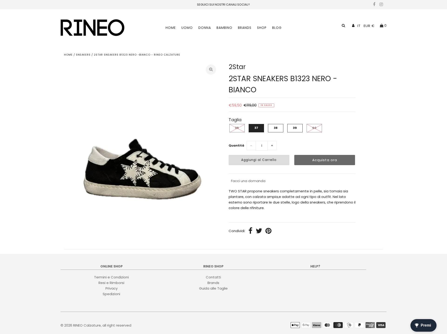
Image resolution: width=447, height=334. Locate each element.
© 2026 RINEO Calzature (81, 325)
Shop (262, 27)
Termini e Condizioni (111, 276)
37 (256, 128)
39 (295, 128)
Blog (277, 27)
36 (237, 128)
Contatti (213, 276)
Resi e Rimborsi (111, 282)
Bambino (224, 27)
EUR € (369, 25)
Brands (244, 27)
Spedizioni (111, 293)
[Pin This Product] (268, 231)
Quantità (236, 145)
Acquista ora (324, 159)
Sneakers (83, 55)
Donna (204, 27)
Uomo (187, 27)
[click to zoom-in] (211, 69)
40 (314, 128)
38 (276, 128)
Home (171, 27)
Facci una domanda (248, 180)
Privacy (111, 288)
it (359, 25)
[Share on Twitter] (259, 231)
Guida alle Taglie (213, 288)
